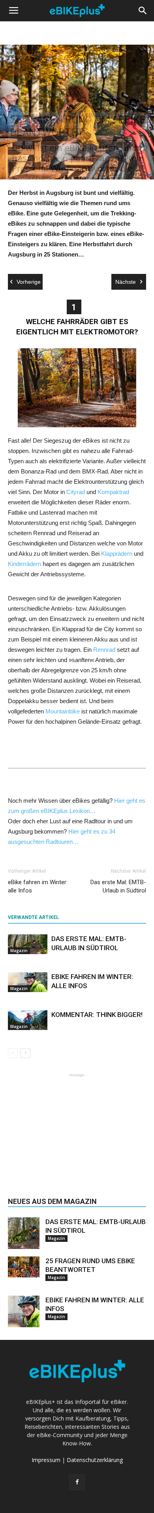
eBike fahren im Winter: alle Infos (38, 886)
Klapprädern (116, 553)
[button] (143, 10)
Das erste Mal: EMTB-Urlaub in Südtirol (118, 886)
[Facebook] (77, 1482)
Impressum (46, 1460)
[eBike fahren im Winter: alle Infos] (27, 982)
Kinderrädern (24, 563)
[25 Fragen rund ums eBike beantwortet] (23, 1266)
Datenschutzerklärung (95, 1460)
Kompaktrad (113, 492)
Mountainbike (62, 711)
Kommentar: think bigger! (97, 1015)
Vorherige (29, 282)
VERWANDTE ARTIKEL (33, 917)
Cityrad (75, 492)
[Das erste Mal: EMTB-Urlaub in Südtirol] (27, 944)
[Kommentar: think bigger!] (27, 1020)
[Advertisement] (77, 1128)
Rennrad (104, 649)
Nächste (125, 282)
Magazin (18, 103)
